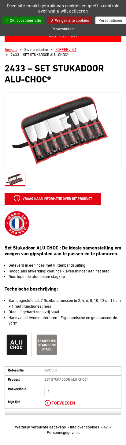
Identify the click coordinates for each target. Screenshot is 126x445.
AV (106, 427)
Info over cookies (85, 427)
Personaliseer (110, 20)
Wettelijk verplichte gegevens (41, 427)
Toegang (11, 50)
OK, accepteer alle (25, 20)
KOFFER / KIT (65, 50)
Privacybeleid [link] (63, 29)
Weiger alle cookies (71, 20)
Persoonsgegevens (63, 432)
